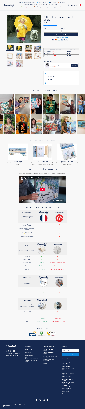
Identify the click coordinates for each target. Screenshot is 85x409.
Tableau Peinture (66, 366)
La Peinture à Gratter (66, 383)
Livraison (49, 83)
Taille (45, 28)
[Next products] (77, 61)
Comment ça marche (52, 76)
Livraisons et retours (30, 351)
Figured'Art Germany (66, 388)
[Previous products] (74, 61)
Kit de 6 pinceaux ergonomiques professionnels (60, 65)
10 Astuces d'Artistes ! (48, 354)
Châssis (63, 28)
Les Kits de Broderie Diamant (68, 382)
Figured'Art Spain (66, 389)
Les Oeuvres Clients (66, 377)
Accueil (27, 363)
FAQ (26, 357)
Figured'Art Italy (65, 391)
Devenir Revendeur (30, 354)
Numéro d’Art (65, 363)
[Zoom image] (24, 29)
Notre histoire (28, 349)
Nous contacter (29, 352)
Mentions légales (29, 355)
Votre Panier (64, 385)
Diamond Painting (66, 362)
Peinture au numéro (66, 376)
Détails (49, 73)
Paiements (50, 79)
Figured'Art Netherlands (67, 393)
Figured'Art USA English (67, 386)
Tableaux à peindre (66, 365)
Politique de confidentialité (31, 358)
